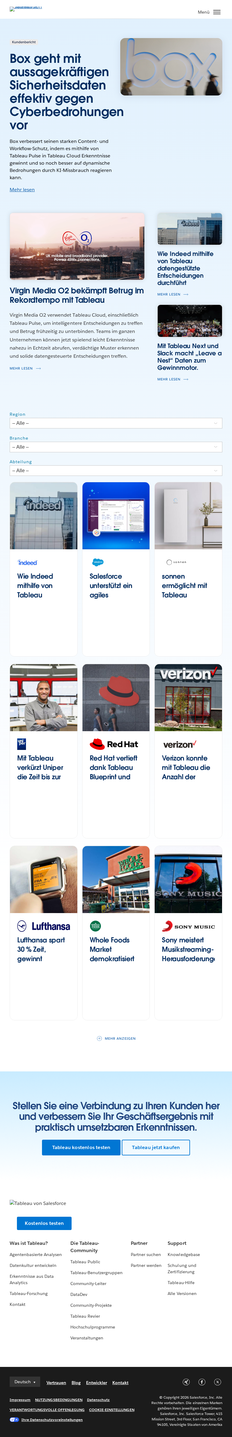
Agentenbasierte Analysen (36, 1254)
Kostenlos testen (44, 1223)
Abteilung (21, 461)
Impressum (20, 1399)
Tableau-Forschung (29, 1293)
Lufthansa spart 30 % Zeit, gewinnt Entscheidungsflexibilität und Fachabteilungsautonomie (43, 963)
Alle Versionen (182, 1293)
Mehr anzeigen (120, 1038)
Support (177, 1243)
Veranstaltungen (86, 1338)
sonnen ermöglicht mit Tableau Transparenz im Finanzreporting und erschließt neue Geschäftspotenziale (188, 609)
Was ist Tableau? (29, 1243)
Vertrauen (56, 1382)
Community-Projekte (91, 1305)
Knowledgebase (184, 1254)
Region (18, 414)
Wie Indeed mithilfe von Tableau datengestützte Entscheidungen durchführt (42, 599)
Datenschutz (98, 1399)
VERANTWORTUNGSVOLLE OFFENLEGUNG (47, 1409)
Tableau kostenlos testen (81, 1147)
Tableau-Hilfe (181, 1282)
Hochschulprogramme (92, 1327)
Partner (139, 1243)
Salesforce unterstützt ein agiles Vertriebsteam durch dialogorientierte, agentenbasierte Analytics (116, 609)
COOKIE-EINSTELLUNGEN (111, 1409)
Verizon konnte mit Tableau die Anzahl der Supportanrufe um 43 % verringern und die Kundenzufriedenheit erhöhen (188, 795)
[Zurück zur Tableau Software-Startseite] (31, 6)
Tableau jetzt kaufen (156, 1147)
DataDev (78, 1294)
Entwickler (96, 1382)
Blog (76, 1382)
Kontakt (17, 1304)
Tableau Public (85, 1261)
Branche (19, 438)
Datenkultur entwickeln (33, 1265)
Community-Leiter (88, 1283)
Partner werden (146, 1265)
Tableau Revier (85, 1316)
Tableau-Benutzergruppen (96, 1272)
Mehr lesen (22, 189)
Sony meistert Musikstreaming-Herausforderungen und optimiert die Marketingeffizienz (188, 963)
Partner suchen (146, 1254)
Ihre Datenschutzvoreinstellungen (52, 1419)
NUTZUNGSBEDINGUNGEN (58, 1399)
